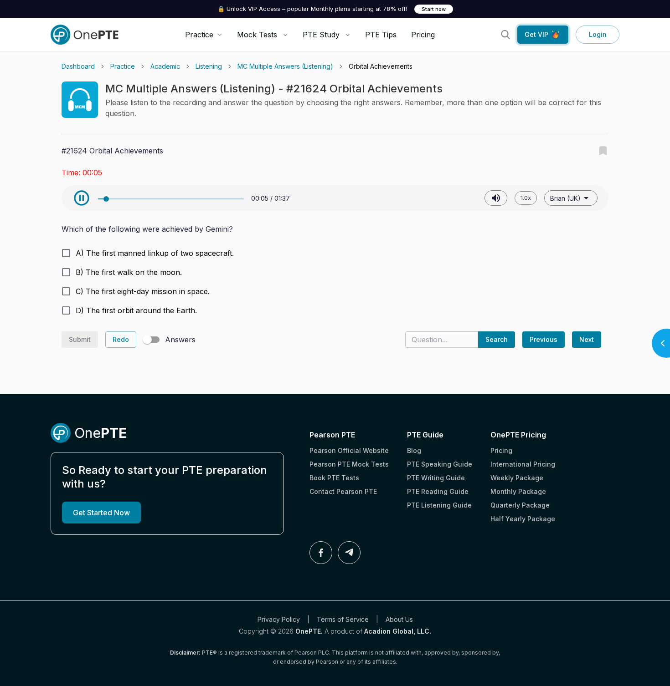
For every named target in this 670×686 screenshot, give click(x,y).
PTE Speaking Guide (439, 464)
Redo (121, 339)
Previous (543, 339)
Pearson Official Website (349, 450)
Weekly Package (516, 478)
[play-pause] (81, 198)
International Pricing (522, 464)
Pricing (423, 34)
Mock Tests (257, 34)
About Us (399, 619)
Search (496, 339)
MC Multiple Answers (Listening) (285, 66)
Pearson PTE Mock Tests (349, 464)
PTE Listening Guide (439, 505)
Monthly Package (518, 491)
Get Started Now (101, 512)
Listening (209, 66)
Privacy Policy (279, 619)
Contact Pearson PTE (343, 491)
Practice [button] (199, 34)
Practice (122, 66)
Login (598, 34)
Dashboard (78, 66)
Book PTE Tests (334, 478)
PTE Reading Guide (438, 491)
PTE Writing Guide (436, 478)
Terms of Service (343, 619)
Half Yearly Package (522, 519)
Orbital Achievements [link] (380, 66)
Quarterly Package (520, 505)
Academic (165, 66)
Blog (414, 450)
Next (586, 339)
